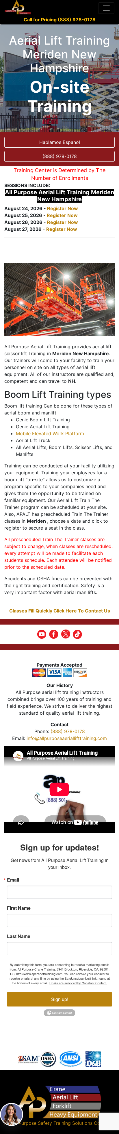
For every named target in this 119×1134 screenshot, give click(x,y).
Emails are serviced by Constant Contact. (78, 983)
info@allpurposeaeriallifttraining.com (67, 738)
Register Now (62, 208)
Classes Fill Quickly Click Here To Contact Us (59, 611)
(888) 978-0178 (68, 731)
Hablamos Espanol (59, 142)
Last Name (18, 936)
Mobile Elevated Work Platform (50, 433)
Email (13, 880)
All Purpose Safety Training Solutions (52, 1123)
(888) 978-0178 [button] (59, 156)
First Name (19, 908)
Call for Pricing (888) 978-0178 (60, 19)
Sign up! (59, 999)
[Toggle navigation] (106, 8)
